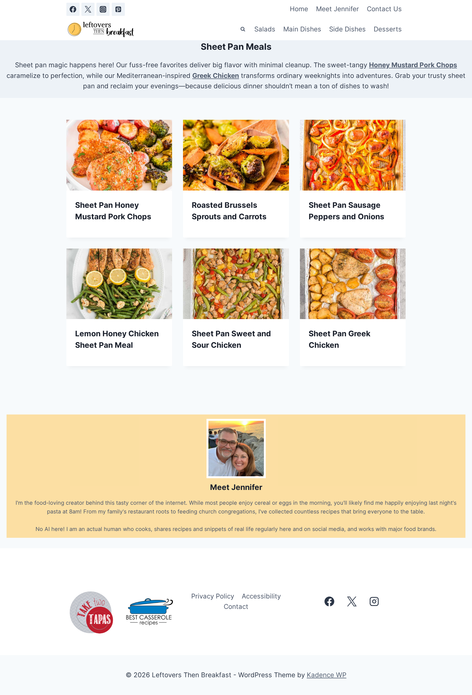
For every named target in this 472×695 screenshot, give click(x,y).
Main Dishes (302, 29)
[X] (88, 9)
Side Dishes (347, 29)
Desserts (388, 29)
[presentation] (119, 155)
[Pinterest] (118, 9)
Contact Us (384, 9)
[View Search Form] (243, 29)
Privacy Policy (212, 596)
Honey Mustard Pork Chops (413, 65)
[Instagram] (103, 9)
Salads (264, 29)
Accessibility (261, 596)
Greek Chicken (215, 76)
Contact (236, 607)
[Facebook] (72, 9)
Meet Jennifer (337, 9)
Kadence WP (326, 675)
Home (299, 9)
